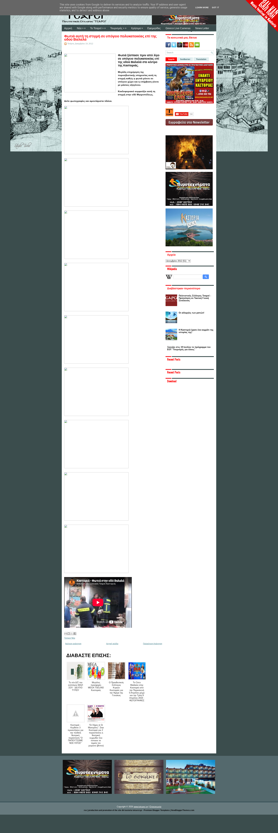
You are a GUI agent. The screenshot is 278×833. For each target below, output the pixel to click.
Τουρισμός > (118, 28)
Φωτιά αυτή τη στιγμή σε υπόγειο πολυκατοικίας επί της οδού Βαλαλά (110, 37)
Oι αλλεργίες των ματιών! (191, 313)
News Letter (202, 28)
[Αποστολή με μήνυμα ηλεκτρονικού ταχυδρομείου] (65, 633)
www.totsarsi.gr (141, 806)
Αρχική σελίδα (112, 644)
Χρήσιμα (137, 28)
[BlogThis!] (68, 633)
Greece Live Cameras (178, 28)
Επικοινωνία (155, 806)
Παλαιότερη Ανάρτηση (152, 644)
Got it (215, 7)
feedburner (185, 59)
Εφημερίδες (154, 28)
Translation (201, 59)
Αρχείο (171, 59)
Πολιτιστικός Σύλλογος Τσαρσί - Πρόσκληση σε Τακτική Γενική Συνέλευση (195, 298)
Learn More (202, 7)
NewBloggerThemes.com (182, 810)
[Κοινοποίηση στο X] (71, 633)
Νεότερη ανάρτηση (73, 644)
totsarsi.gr (137, 810)
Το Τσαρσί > (98, 28)
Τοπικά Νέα (69, 638)
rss (85, 810)
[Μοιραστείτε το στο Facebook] (74, 633)
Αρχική (68, 28)
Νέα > (81, 28)
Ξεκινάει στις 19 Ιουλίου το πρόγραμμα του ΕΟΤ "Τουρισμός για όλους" (189, 348)
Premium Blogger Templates (157, 810)
